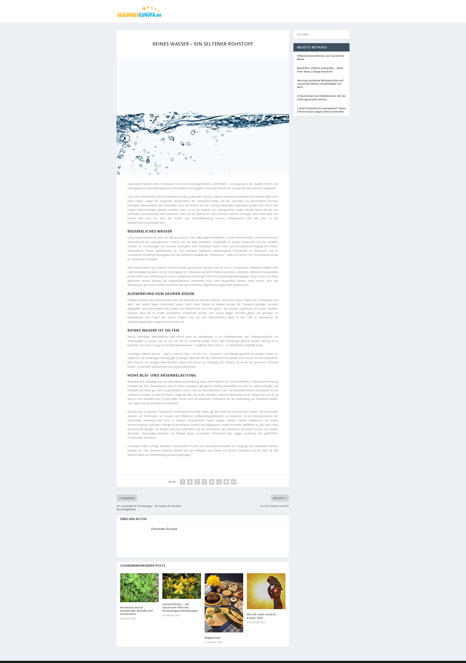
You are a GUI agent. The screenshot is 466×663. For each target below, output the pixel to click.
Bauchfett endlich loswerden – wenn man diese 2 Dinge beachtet (320, 69)
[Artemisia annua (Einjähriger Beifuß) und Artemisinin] (139, 587)
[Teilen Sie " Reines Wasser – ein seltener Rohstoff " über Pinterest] (204, 481)
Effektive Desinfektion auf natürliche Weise (320, 57)
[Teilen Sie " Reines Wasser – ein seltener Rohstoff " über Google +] (197, 481)
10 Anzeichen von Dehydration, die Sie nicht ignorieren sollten (321, 97)
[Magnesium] (224, 602)
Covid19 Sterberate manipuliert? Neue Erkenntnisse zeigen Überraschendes (321, 110)
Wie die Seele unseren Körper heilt (261, 616)
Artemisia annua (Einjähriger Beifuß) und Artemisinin (136, 611)
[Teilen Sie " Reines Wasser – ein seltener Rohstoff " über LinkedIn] (211, 481)
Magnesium (212, 637)
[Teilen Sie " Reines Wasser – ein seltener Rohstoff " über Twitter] (189, 481)
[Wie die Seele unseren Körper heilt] (266, 591)
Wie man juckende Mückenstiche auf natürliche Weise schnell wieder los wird (320, 84)
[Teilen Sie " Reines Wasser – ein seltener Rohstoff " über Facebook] (182, 481)
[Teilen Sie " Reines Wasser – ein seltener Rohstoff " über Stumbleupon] (219, 481)
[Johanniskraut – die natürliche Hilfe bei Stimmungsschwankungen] (181, 586)
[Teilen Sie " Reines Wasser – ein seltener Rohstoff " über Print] (233, 481)
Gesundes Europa (164, 529)
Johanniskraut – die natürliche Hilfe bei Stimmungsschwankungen (180, 607)
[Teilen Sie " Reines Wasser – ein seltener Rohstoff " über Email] (226, 481)
